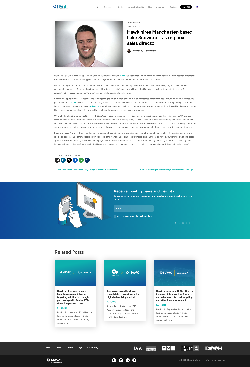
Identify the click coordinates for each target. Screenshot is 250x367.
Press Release (133, 22)
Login (80, 348)
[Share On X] (69, 160)
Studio (120, 7)
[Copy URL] (87, 160)
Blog (150, 7)
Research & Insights (135, 7)
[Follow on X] (121, 360)
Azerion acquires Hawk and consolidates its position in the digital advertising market (123, 294)
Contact (173, 7)
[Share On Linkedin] (63, 160)
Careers (59, 348)
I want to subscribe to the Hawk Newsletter (135, 216)
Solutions (107, 7)
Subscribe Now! (185, 223)
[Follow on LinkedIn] (114, 360)
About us (160, 7)
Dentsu (73, 102)
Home (48, 348)
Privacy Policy (92, 348)
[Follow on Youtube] (128, 360)
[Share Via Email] (57, 160)
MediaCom (94, 106)
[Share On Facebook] (75, 160)
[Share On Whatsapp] (81, 160)
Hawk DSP (186, 7)
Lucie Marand (150, 50)
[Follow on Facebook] (134, 360)
